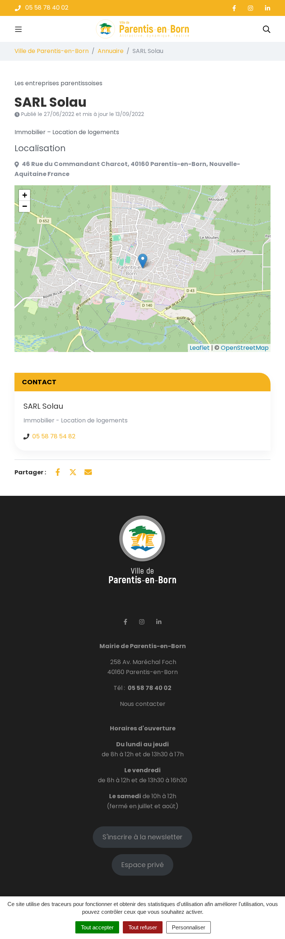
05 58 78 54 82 (53, 436)
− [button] (24, 206)
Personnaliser (188, 927)
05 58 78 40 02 (149, 688)
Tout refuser (142, 927)
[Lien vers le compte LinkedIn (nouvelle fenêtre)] (267, 8)
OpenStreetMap (245, 348)
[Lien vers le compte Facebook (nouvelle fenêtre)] (234, 8)
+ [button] (24, 195)
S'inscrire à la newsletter (142, 837)
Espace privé (142, 864)
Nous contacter (143, 704)
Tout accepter (97, 927)
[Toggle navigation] (18, 29)
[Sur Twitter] (73, 472)
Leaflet (200, 348)
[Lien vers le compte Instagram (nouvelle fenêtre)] (250, 8)
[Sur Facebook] (57, 472)
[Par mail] (88, 472)
